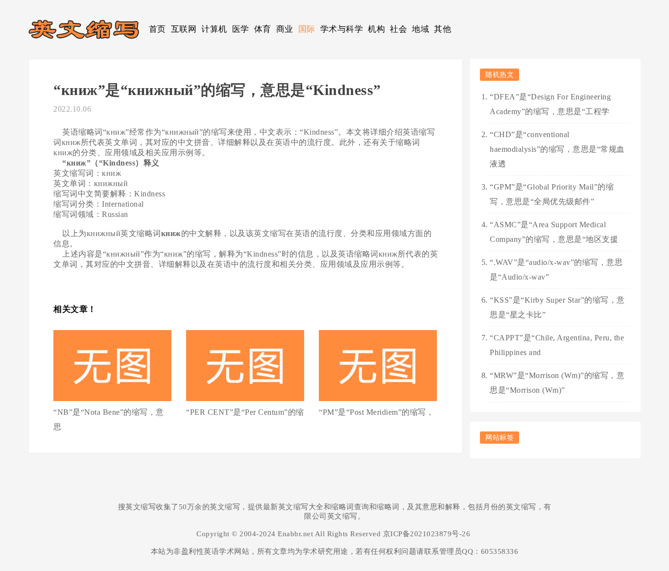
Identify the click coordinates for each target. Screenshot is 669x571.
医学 (240, 29)
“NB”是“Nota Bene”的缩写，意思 (108, 419)
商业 (284, 29)
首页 (157, 29)
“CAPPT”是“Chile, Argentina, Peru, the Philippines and (557, 345)
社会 (398, 29)
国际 (306, 29)
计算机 (214, 29)
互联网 (184, 29)
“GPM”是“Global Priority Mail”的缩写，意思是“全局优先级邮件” (552, 194)
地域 (420, 29)
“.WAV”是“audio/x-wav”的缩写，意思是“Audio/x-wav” (556, 269)
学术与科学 (341, 29)
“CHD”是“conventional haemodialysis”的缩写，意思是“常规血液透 (557, 149)
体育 (262, 29)
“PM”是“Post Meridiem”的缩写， (376, 412)
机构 (376, 29)
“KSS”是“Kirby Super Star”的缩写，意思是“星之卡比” (557, 307)
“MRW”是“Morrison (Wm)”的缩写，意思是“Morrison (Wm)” (557, 382)
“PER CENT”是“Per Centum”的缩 (245, 412)
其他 (442, 29)
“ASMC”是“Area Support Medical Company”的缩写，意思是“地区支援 (554, 231)
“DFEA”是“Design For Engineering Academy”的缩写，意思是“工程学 (550, 104)
